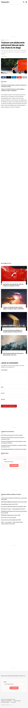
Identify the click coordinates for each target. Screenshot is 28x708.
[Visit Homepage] (5, 2)
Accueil (2, 40)
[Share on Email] (19, 77)
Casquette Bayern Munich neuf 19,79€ (9, 504)
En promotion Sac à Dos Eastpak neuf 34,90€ (11, 519)
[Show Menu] (23, 2)
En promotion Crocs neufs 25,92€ (8, 517)
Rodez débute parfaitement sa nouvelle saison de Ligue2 (13, 449)
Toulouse (5, 351)
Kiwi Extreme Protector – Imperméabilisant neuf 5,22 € (13, 509)
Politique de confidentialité (6, 700)
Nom (2, 387)
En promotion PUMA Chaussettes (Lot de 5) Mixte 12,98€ (13, 506)
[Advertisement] (14, 19)
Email (5, 459)
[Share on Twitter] (8, 77)
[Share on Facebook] (3, 77)
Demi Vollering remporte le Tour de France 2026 (11, 435)
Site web (3, 399)
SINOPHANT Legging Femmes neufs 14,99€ (10, 515)
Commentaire (4, 370)
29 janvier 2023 (4, 56)
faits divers (7, 40)
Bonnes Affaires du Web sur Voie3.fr (11, 494)
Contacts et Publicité (5, 702)
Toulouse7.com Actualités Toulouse (8, 699)
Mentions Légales (17, 700)
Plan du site (13, 702)
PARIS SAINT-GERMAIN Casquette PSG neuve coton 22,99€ (14, 501)
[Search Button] (26, 2)
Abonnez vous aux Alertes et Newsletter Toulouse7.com (13, 675)
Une (4, 305)
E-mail (3, 393)
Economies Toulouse (7, 328)
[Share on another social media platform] (24, 77)
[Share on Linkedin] (14, 77)
